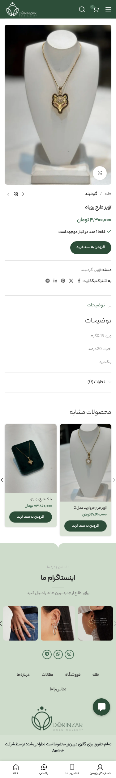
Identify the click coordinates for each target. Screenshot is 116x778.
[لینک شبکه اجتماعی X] (71, 281)
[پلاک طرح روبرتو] (31, 458)
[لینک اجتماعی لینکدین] (55, 281)
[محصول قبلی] (23, 194)
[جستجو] (82, 9)
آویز (98, 270)
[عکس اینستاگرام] (95, 623)
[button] (85, 526)
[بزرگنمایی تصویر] (100, 173)
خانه (108, 194)
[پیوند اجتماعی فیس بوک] (79, 281)
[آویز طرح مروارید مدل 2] (86, 463)
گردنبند (91, 194)
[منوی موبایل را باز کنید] (108, 9)
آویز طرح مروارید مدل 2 (90, 508)
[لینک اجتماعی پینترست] (63, 281)
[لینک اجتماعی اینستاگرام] (69, 654)
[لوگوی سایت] (22, 9)
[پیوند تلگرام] (48, 281)
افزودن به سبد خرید (90, 247)
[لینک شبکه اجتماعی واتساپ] (58, 654)
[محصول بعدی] (8, 194)
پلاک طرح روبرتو (41, 500)
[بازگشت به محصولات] (15, 194)
